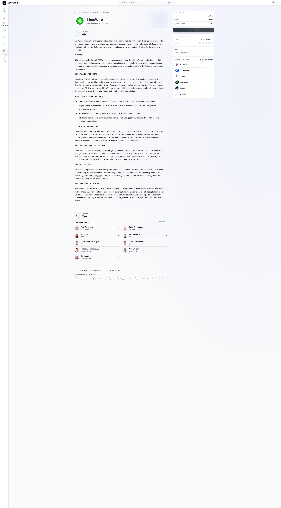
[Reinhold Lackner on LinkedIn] (166, 243)
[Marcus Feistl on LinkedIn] (166, 235)
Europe (210, 19)
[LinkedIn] (203, 43)
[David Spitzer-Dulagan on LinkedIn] (118, 243)
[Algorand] (212, 23)
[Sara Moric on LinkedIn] (118, 257)
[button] (4, 59)
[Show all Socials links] (212, 43)
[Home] (75, 12)
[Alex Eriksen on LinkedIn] (166, 250)
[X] (200, 43)
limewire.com (205, 39)
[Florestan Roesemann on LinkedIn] (118, 250)
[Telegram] (209, 43)
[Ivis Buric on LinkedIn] (118, 235)
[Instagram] (206, 43)
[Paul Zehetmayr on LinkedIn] (118, 228)
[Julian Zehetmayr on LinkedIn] (166, 228)
